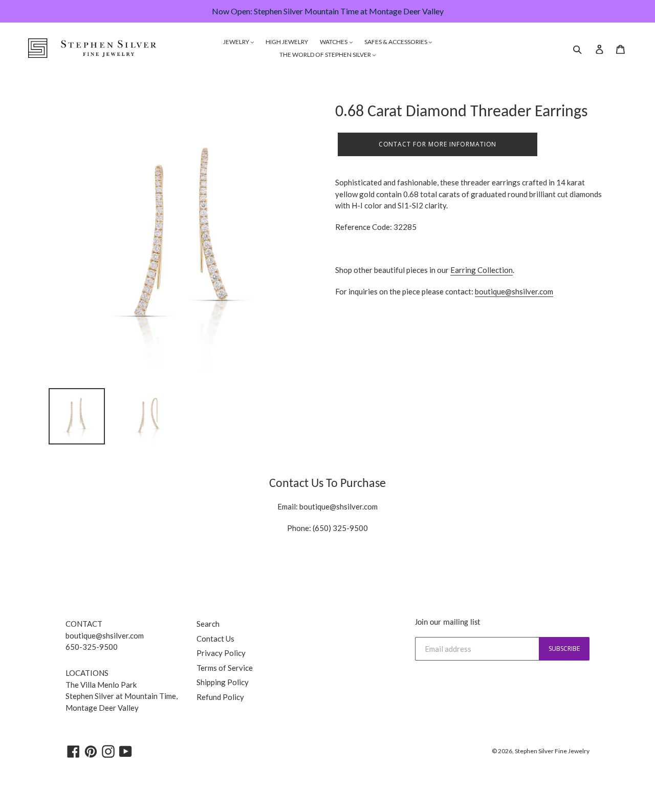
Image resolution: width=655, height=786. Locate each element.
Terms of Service (224, 667)
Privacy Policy (221, 652)
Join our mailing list (447, 623)
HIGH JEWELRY (287, 42)
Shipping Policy (222, 682)
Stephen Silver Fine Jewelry (552, 751)
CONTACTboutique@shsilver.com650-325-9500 (105, 635)
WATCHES (334, 42)
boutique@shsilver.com (514, 291)
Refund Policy (220, 697)
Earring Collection (481, 269)
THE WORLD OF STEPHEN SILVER (325, 54)
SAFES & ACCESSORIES (396, 42)
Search (208, 623)
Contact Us (215, 638)
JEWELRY (236, 42)
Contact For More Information (438, 144)
